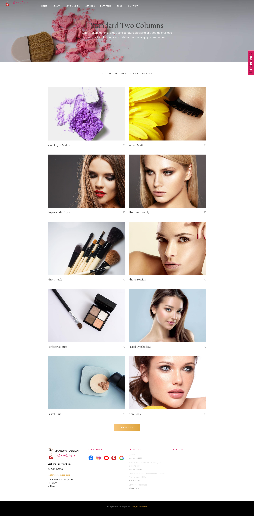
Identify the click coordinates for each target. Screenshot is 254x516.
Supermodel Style (59, 212)
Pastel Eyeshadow (140, 347)
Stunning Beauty (139, 212)
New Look (135, 414)
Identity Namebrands (138, 507)
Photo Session (137, 279)
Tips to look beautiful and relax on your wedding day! (145, 464)
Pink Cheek (55, 279)
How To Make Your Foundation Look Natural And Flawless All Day (147, 475)
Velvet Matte (136, 145)
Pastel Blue (54, 414)
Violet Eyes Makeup (60, 145)
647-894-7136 (55, 469)
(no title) (132, 455)
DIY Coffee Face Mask (138, 485)
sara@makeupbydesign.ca (59, 475)
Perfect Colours (57, 347)
